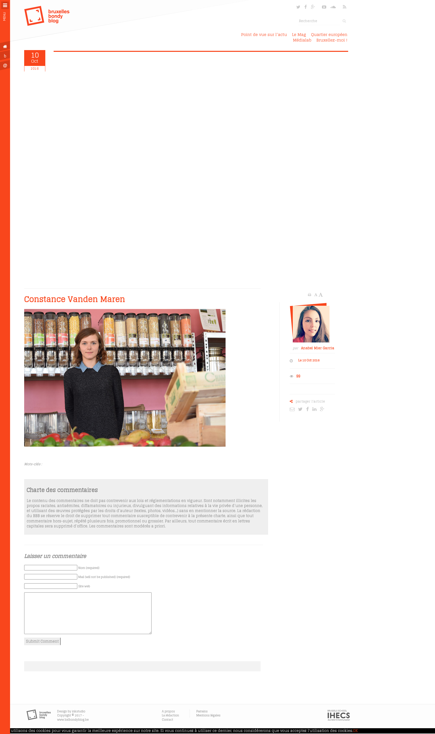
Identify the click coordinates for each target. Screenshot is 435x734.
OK (355, 730)
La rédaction (170, 715)
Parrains (202, 711)
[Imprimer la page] (310, 294)
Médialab (302, 40)
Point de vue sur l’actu (264, 34)
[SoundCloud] (333, 7)
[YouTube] (324, 7)
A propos (168, 711)
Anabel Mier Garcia (317, 348)
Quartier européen (329, 34)
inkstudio (78, 711)
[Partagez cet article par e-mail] (293, 409)
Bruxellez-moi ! (331, 40)
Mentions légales (208, 715)
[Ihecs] (339, 719)
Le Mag (299, 34)
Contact (167, 719)
